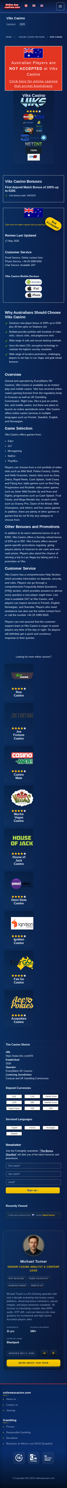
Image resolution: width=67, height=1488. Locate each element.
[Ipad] (33, 288)
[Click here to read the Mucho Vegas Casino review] (22, 797)
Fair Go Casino (19, 981)
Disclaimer (12, 1438)
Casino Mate (19, 776)
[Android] (33, 282)
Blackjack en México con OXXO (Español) (29, 1443)
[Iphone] (33, 295)
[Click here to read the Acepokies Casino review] (22, 1002)
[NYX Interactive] (33, 150)
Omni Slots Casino (19, 901)
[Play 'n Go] (34, 157)
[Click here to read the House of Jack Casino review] (22, 840)
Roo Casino (19, 694)
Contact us (12, 1405)
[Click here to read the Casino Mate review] (22, 758)
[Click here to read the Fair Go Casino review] (22, 962)
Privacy (10, 1426)
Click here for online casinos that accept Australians (33, 84)
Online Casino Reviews (32, 37)
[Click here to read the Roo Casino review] (22, 675)
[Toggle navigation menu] (60, 6)
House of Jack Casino (18, 860)
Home (9, 37)
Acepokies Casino (18, 1020)
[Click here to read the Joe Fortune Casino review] (22, 715)
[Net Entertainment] (33, 143)
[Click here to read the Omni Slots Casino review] (22, 883)
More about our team (33, 1363)
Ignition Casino (19, 941)
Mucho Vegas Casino (19, 817)
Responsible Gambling (18, 1432)
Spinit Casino (49, 1215)
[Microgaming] (38, 137)
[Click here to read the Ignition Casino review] (22, 923)
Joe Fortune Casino (18, 735)
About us (11, 1399)
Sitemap (10, 1410)
